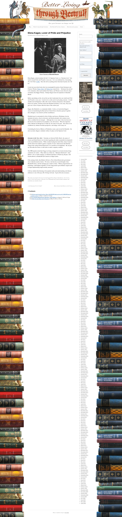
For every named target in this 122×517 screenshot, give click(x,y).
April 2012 (83, 443)
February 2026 (84, 169)
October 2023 (84, 215)
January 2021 (84, 270)
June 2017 (83, 341)
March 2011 (83, 465)
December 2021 (84, 252)
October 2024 (84, 195)
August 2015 (84, 377)
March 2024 (83, 207)
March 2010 (83, 485)
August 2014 (84, 397)
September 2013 (84, 415)
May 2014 (83, 402)
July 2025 (83, 180)
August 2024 (84, 199)
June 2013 (83, 420)
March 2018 (83, 326)
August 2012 (84, 437)
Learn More (85, 111)
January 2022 (84, 250)
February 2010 (84, 486)
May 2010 (83, 481)
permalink (57, 179)
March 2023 (83, 227)
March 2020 (83, 286)
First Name (82, 57)
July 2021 (83, 260)
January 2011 (84, 468)
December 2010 (84, 470)
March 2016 (83, 366)
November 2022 (84, 233)
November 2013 (84, 412)
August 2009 (84, 496)
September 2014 (84, 395)
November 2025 (84, 174)
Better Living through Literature (40, 27)
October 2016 (84, 354)
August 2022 (84, 238)
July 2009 (83, 498)
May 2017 (83, 343)
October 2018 (84, 314)
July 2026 (83, 161)
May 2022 (83, 243)
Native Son (49, 89)
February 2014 (84, 407)
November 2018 (84, 313)
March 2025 (83, 187)
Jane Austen (66, 178)
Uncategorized (42, 178)
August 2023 (84, 218)
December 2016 (84, 351)
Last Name (82, 64)
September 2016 (84, 356)
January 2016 (84, 369)
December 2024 (84, 192)
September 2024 (84, 197)
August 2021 (84, 258)
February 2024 (84, 209)
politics (29, 179)
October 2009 (84, 493)
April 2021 (83, 265)
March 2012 (83, 445)
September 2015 (84, 376)
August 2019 (84, 298)
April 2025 (83, 185)
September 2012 (84, 435)
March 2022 (83, 247)
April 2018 (83, 324)
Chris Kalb (67, 512)
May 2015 (83, 382)
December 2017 (84, 331)
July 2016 (83, 359)
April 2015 (83, 384)
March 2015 (83, 386)
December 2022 (84, 232)
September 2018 (84, 316)
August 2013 (84, 417)
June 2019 (83, 301)
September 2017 (84, 336)
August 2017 (84, 338)
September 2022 (84, 237)
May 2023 (83, 223)
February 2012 (84, 447)
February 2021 (84, 268)
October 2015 (84, 374)
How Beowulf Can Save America (57, 27)
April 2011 (83, 463)
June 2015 (83, 381)
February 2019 (84, 308)
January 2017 (84, 349)
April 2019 (83, 304)
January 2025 (84, 190)
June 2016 (83, 361)
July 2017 (83, 339)
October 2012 (84, 433)
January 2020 (84, 290)
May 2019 (83, 303)
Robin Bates (32, 35)
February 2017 (84, 347)
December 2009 (84, 490)
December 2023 (84, 212)
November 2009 (84, 491)
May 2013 (83, 422)
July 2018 (83, 319)
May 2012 (83, 442)
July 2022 (83, 240)
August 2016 (84, 357)
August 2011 (84, 457)
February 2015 (84, 387)
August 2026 (84, 159)
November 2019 (84, 293)
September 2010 (84, 475)
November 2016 (84, 352)
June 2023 (83, 222)
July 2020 (83, 280)
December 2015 (84, 371)
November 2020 (84, 273)
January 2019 (84, 309)
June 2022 (83, 242)
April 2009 (83, 503)
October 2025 (84, 175)
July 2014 (83, 399)
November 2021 (84, 253)
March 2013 (83, 425)
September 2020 (84, 276)
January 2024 (84, 210)
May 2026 (83, 164)
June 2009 (83, 500)
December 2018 (84, 311)
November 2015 (84, 372)
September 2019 (84, 296)
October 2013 (84, 414)
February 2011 (84, 467)
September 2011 (84, 455)
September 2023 (84, 217)
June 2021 (83, 261)
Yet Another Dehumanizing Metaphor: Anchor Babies (44, 197)
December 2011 (84, 450)
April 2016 (83, 364)
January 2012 (84, 448)
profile (38, 81)
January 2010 (84, 488)
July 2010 (83, 478)
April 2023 (83, 225)
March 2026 (83, 167)
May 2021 (83, 263)
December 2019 (84, 291)
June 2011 (83, 460)
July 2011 (83, 458)
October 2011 (84, 453)
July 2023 (83, 220)
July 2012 (83, 438)
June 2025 (83, 182)
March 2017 (83, 346)
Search (80, 34)
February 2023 (84, 228)
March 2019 (83, 306)
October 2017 (84, 334)
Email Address (83, 50)
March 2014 (83, 405)
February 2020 (84, 288)
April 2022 (83, 245)
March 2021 (83, 266)
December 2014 (84, 390)
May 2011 (83, 462)
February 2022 (84, 248)
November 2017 (84, 333)
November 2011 (84, 452)
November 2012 (84, 432)
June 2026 (83, 162)
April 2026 (83, 166)
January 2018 (84, 329)
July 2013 (83, 419)
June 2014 (83, 400)
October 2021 (84, 255)
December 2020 (84, 271)
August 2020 (84, 278)
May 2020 (83, 283)
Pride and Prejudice (36, 179)
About (81, 27)
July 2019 (83, 300)
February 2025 (84, 189)
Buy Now (86, 107)
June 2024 (83, 202)
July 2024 (83, 200)
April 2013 (83, 424)
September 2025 (84, 177)
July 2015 (83, 379)
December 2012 (84, 430)
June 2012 (83, 440)
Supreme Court (44, 179)
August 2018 (84, 318)
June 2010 (83, 480)
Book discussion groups (72, 27)
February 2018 (84, 328)
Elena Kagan (54, 178)
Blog (30, 27)
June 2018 (83, 321)
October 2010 (84, 473)
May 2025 (83, 184)
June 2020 (83, 281)
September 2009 (84, 495)
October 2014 (84, 394)
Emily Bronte (60, 178)
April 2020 (83, 285)
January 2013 (84, 429)
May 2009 (83, 501)
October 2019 (84, 295)
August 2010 (84, 476)
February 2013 (84, 427)
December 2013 (84, 410)
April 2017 (83, 344)
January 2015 (84, 389)
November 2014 (84, 392)
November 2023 (84, 214)
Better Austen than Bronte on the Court (63, 186)
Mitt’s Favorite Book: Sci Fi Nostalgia (40, 199)
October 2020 (84, 275)
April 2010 (83, 483)
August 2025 (84, 179)
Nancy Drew (41, 89)
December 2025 (84, 172)
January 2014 (84, 409)
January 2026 (84, 171)
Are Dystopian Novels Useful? (35, 186)
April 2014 (83, 404)
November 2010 (84, 472)
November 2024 (84, 194)
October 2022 (84, 235)
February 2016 (84, 367)
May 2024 (83, 204)
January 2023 (84, 230)
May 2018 (83, 323)
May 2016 (83, 362)
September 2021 (84, 257)
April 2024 (83, 205)
